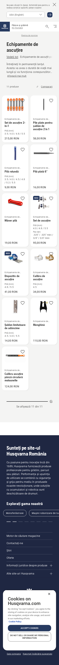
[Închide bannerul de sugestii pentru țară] (54, 4)
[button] (22, 100)
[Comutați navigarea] (55, 27)
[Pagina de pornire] (5, 26)
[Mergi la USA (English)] (49, 14)
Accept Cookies (30, 628)
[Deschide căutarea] (47, 27)
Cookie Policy (15, 621)
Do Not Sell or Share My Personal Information (29, 636)
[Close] (49, 594)
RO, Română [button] (17, 28)
